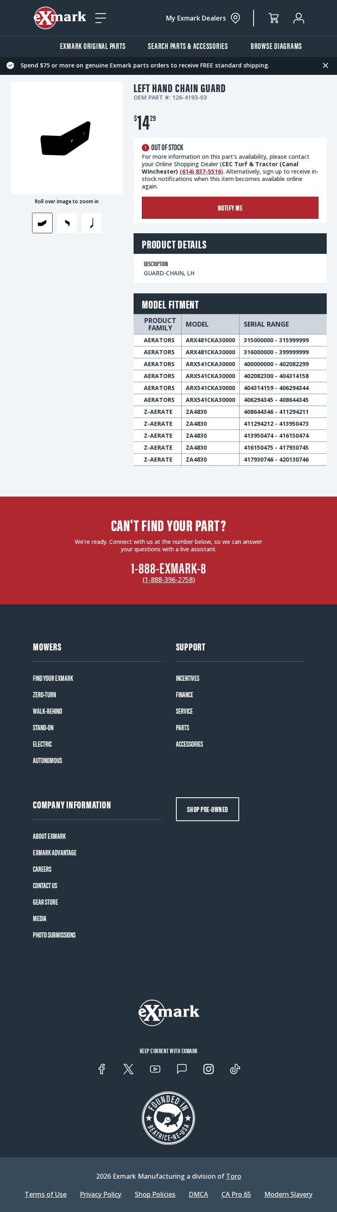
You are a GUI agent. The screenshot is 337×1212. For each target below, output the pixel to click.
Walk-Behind (47, 711)
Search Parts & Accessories (188, 45)
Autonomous (47, 760)
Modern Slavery (288, 1194)
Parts (182, 727)
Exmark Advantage (54, 852)
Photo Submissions (54, 935)
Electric (42, 744)
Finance (184, 694)
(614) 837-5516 (200, 171)
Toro (233, 1176)
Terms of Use (46, 1194)
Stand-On (43, 727)
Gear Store (45, 902)
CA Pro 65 (236, 1194)
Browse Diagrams (276, 45)
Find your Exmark (53, 678)
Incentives (187, 678)
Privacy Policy (100, 1194)
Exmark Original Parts (93, 45)
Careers (42, 869)
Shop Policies (155, 1194)
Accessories (189, 744)
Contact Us (45, 885)
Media (39, 918)
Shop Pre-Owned (207, 809)
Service (184, 711)
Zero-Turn (44, 694)
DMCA (198, 1194)
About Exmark (49, 836)
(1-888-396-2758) (169, 579)
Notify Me (230, 207)
